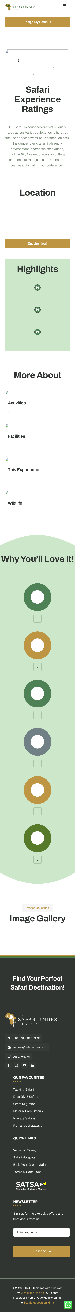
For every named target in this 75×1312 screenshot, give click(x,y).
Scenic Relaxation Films (39, 1302)
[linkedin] (32, 1065)
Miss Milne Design (32, 1292)
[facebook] (8, 1065)
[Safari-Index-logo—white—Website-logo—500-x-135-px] (31, 1014)
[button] (18, 60)
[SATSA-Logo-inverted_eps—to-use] (30, 1181)
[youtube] (24, 1065)
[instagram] (16, 1065)
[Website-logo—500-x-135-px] (20, 5)
